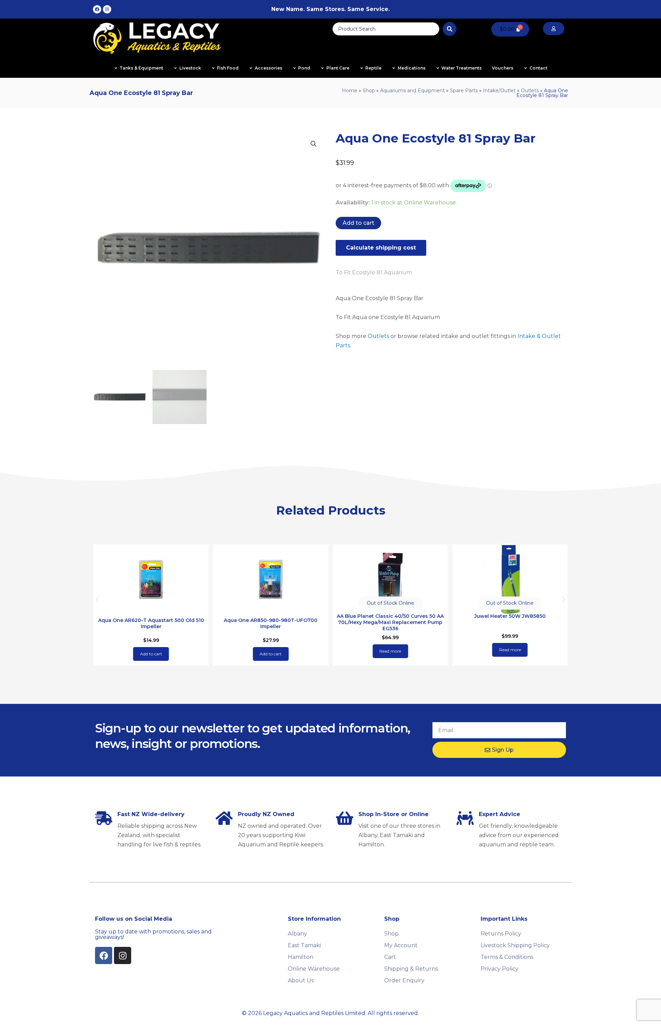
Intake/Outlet (499, 90)
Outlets (530, 90)
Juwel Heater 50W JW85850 (510, 616)
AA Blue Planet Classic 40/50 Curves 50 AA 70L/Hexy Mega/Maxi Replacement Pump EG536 (390, 622)
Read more (390, 651)
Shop (369, 90)
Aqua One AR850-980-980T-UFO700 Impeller (270, 623)
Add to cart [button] (151, 653)
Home (349, 90)
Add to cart (358, 223)
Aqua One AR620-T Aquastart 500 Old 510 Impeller (151, 623)
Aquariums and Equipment (412, 90)
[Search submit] (450, 29)
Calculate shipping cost (381, 247)
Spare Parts (464, 90)
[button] (313, 144)
